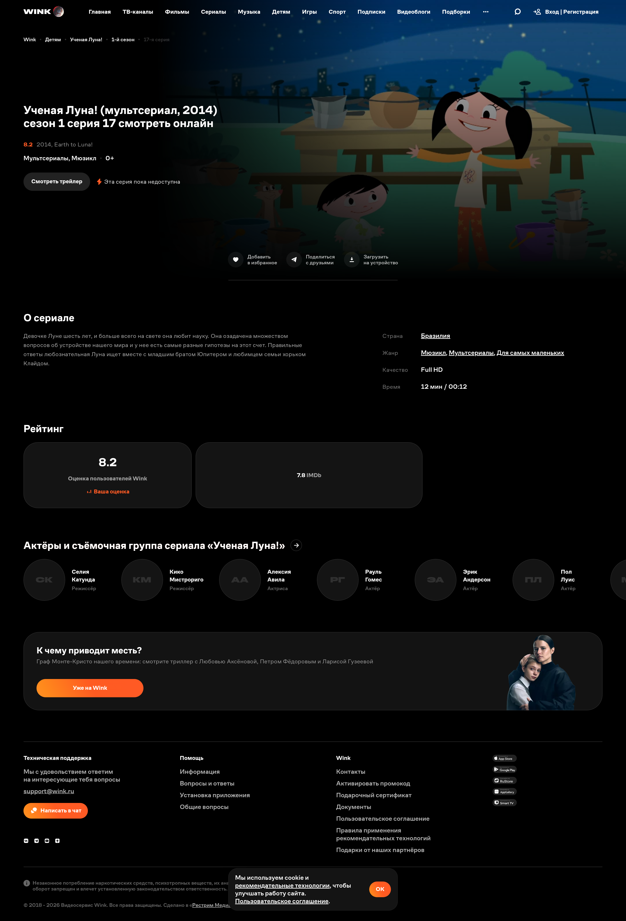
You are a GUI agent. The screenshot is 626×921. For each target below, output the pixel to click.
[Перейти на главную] (44, 11)
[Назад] (11, 580)
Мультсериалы (471, 352)
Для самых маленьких (530, 352)
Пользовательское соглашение (281, 901)
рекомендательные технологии (282, 885)
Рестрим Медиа (211, 905)
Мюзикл (433, 352)
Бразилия (435, 335)
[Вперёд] (614, 580)
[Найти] (518, 12)
